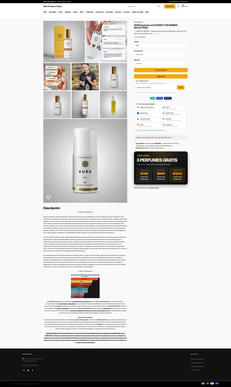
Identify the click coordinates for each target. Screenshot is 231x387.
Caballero (68, 12)
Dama (61, 12)
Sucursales (109, 12)
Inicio (45, 12)
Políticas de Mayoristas (197, 359)
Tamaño (136, 41)
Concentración (138, 51)
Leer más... (156, 33)
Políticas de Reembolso (197, 362)
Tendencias (89, 12)
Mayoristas (170, 6)
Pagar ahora (161, 76)
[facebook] (28, 370)
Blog (146, 12)
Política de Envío (195, 370)
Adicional (137, 60)
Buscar (181, 87)
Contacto (127, 12)
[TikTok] (32, 370)
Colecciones (100, 12)
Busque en (159, 6)
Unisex (75, 12)
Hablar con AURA (137, 12)
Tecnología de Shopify (33, 383)
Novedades (52, 12)
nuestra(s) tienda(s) (153, 188)
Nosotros (118, 12)
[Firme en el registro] (178, 6)
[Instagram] (24, 370)
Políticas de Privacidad (197, 366)
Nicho (82, 12)
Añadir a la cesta (160, 70)
